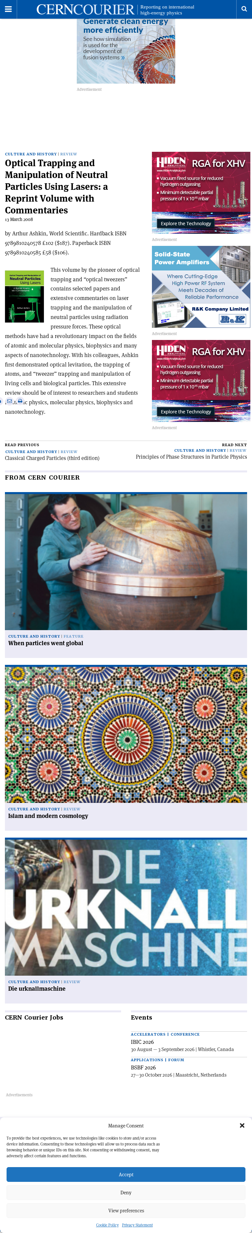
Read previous (22, 445)
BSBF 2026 (143, 1067)
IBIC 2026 (142, 1041)
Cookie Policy (107, 1225)
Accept (126, 1174)
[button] (242, 1125)
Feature (74, 636)
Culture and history (31, 154)
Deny (126, 1192)
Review (68, 154)
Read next (234, 445)
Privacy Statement (137, 1225)
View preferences (126, 1210)
